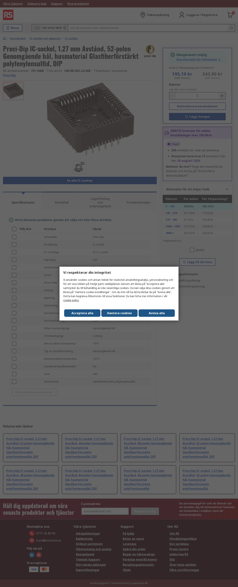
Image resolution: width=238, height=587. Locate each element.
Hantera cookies (119, 313)
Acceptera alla (82, 313)
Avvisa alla (157, 313)
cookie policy (71, 300)
